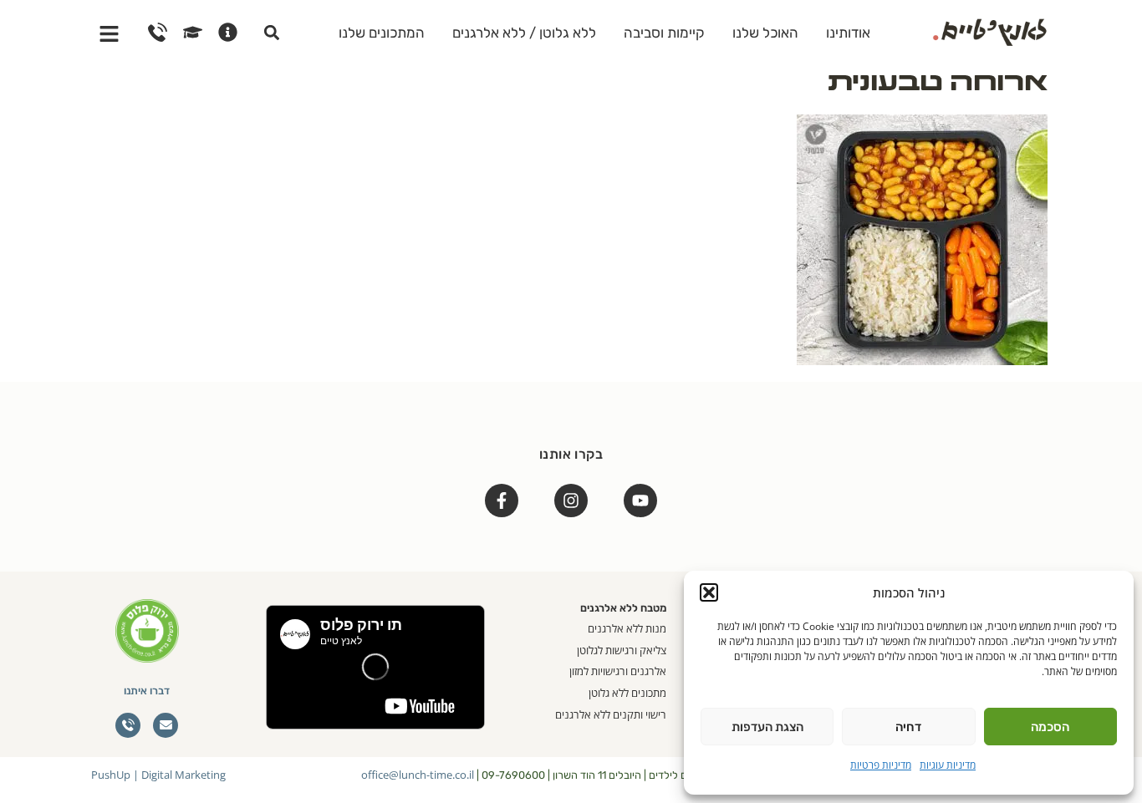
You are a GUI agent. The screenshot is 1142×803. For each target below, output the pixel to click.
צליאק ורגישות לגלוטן (621, 650)
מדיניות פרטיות (880, 765)
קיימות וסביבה (664, 32)
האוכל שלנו (765, 32)
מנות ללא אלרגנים (627, 628)
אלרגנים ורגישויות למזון (617, 670)
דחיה (908, 726)
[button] (709, 592)
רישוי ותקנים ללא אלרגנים (610, 714)
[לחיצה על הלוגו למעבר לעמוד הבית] (990, 30)
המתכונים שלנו (382, 32)
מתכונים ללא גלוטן (627, 692)
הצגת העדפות (767, 726)
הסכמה (1050, 726)
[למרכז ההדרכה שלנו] (192, 32)
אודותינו (848, 32)
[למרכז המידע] (227, 32)
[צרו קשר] (157, 32)
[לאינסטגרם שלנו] (571, 500)
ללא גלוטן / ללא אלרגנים (524, 32)
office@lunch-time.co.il (417, 774)
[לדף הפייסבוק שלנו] (501, 500)
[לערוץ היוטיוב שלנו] (640, 500)
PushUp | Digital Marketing (158, 774)
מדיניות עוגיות (948, 765)
